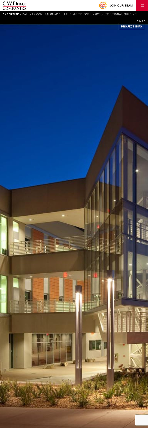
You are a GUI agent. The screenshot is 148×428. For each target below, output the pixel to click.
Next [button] (141, 229)
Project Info (131, 26)
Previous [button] (6, 229)
